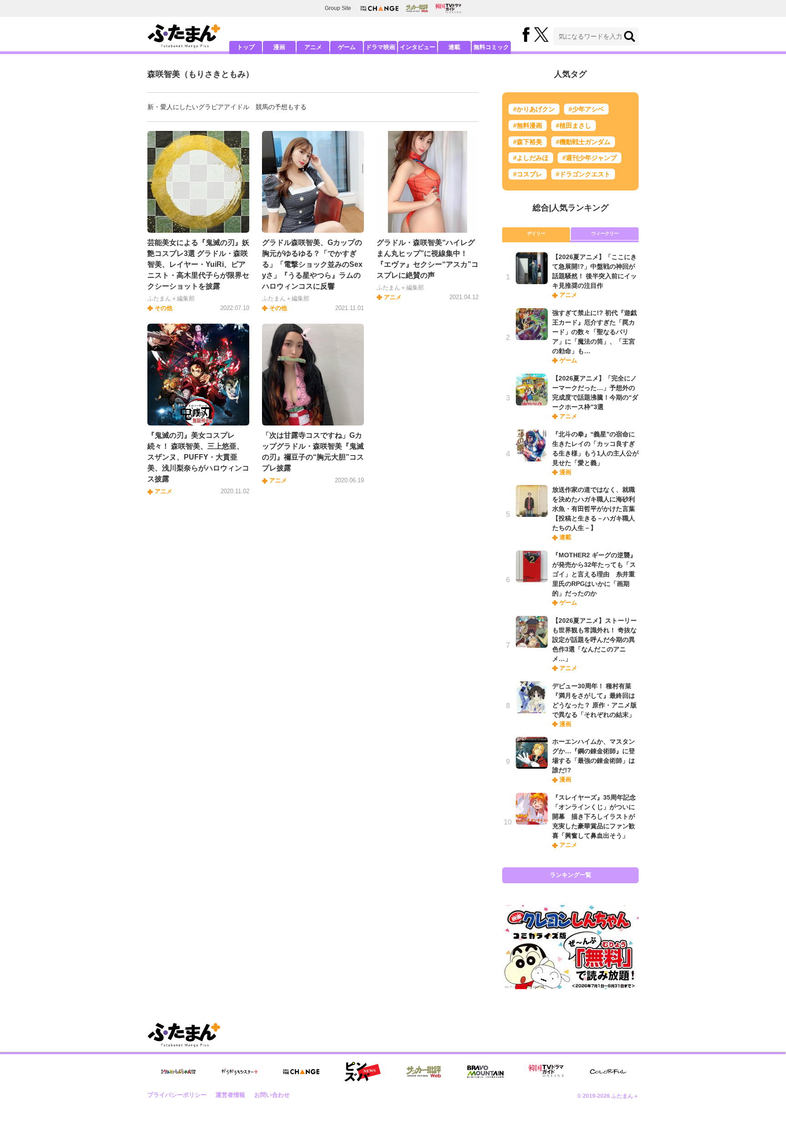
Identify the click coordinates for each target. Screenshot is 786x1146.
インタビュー (417, 47)
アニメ (313, 47)
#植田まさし (573, 125)
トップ (246, 47)
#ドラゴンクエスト (583, 174)
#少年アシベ (586, 109)
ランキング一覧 (570, 874)
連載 (454, 47)
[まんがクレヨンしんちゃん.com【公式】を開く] (178, 1072)
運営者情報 (230, 1094)
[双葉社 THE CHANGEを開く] (379, 8)
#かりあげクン (534, 109)
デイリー (536, 233)
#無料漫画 (527, 125)
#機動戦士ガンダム (583, 141)
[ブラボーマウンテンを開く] (485, 1072)
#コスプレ (527, 174)
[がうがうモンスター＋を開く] (240, 1071)
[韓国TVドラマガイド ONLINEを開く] (448, 8)
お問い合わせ (272, 1094)
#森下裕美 (527, 141)
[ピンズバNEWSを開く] (362, 1072)
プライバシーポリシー (177, 1094)
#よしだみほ (531, 157)
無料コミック (491, 47)
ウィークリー (605, 233)
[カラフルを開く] (608, 1071)
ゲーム (347, 47)
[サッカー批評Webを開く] (417, 8)
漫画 (279, 47)
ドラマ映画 (380, 47)
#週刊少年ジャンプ (589, 157)
